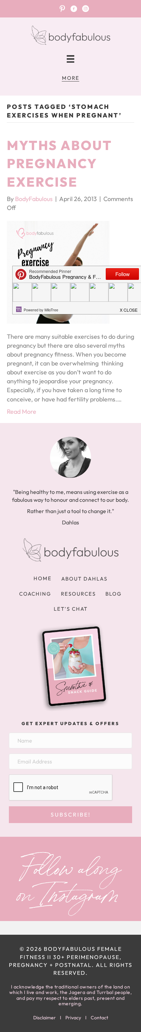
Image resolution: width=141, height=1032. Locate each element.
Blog (113, 593)
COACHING (35, 593)
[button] (70, 814)
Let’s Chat (71, 609)
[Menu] (70, 59)
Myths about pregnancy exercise (59, 163)
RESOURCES (78, 593)
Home (43, 578)
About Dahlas (84, 578)
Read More (21, 411)
